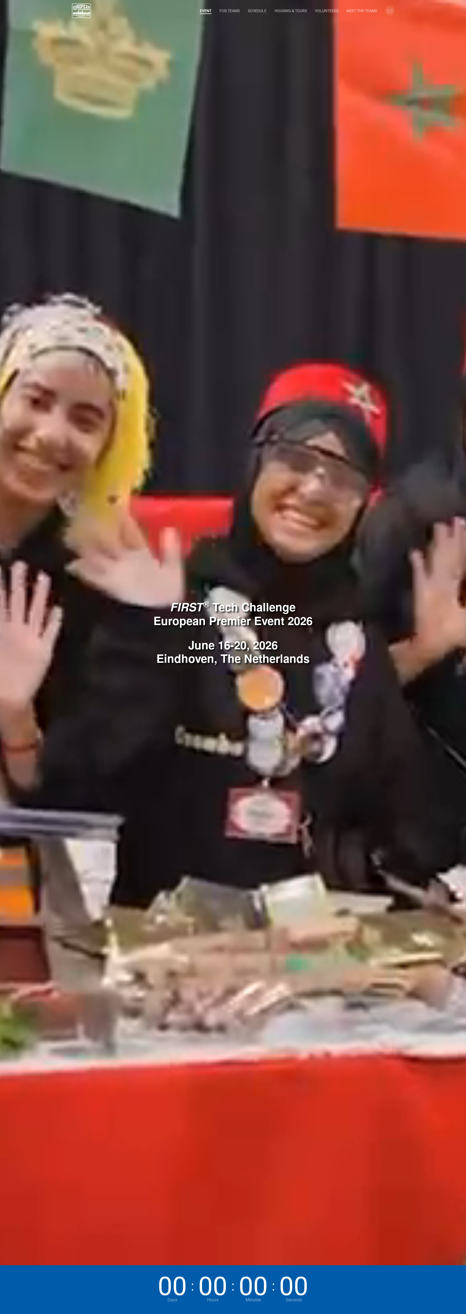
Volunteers (326, 11)
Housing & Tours (291, 11)
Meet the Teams (362, 11)
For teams (230, 11)
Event (205, 11)
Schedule (257, 11)
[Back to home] (81, 11)
